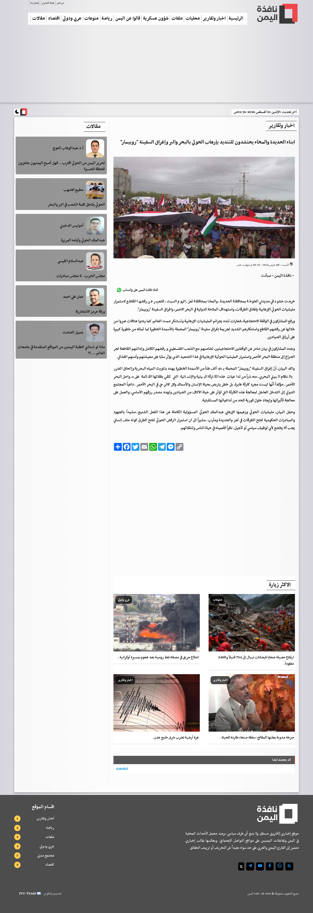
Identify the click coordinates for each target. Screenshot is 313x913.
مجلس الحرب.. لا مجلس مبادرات (80, 276)
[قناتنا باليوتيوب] (260, 866)
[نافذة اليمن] (277, 13)
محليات (193, 18)
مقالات (38, 18)
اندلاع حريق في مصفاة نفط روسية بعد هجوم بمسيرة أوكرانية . (158, 657)
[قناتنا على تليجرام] (250, 866)
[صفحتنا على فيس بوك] (270, 866)
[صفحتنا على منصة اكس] (241, 866)
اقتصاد (54, 18)
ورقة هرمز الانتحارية (90, 311)
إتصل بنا (35, 3)
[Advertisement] (156, 66)
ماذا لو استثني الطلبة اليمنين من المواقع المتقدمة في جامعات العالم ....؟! (61, 350)
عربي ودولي (72, 18)
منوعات (91, 18)
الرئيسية (236, 18)
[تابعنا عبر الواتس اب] (279, 866)
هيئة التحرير (47, 3)
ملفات (177, 18)
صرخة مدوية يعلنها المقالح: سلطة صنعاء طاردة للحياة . (257, 738)
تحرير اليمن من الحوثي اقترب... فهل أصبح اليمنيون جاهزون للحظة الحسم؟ (61, 166)
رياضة (106, 18)
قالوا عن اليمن (127, 18)
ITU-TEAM (27, 893)
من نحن (60, 3)
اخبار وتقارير (214, 18)
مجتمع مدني (45, 855)
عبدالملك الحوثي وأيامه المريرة (83, 240)
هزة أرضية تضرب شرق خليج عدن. (176, 738)
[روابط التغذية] (289, 866)
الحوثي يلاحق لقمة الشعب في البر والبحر (76, 204)
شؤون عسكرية (155, 18)
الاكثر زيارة (280, 585)
